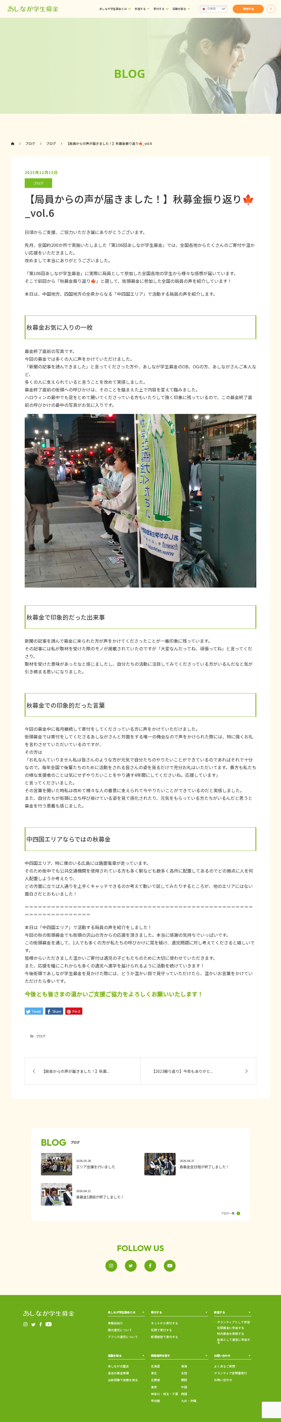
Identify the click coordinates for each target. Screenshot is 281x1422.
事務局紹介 (115, 1323)
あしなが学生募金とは (113, 9)
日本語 (211, 8)
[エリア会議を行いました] (88, 1164)
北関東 (155, 1380)
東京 (154, 1387)
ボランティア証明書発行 (230, 1373)
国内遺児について (120, 1330)
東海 (184, 1366)
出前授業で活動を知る (123, 1380)
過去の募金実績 (118, 1373)
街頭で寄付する (161, 1330)
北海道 (155, 1366)
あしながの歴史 (118, 1366)
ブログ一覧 (228, 1213)
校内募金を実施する (230, 1333)
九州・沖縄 (188, 1401)
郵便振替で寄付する (164, 1337)
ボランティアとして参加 (233, 1322)
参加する (140, 9)
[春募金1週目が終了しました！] (88, 1194)
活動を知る (179, 9)
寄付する (158, 9)
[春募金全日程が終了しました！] (192, 1164)
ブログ (38, 183)
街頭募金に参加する (230, 1328)
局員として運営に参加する (233, 1341)
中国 (184, 1387)
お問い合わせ (223, 1380)
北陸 (184, 1373)
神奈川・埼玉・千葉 (164, 1394)
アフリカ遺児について (123, 1337)
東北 (154, 1373)
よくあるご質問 (224, 1366)
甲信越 (155, 1401)
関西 (184, 1380)
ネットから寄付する (164, 1323)
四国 (184, 1394)
